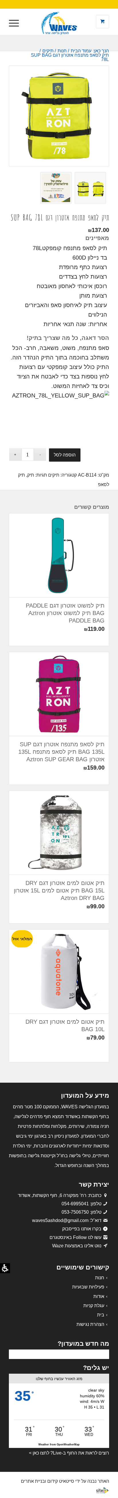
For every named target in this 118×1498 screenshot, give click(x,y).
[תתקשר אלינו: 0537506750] (105, 1212)
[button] (16, 23)
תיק (30, 475)
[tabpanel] (59, 341)
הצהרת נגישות (90, 1324)
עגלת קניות (93, 1305)
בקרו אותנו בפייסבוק (81, 1228)
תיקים (53, 475)
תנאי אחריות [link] (59, 324)
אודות (98, 1296)
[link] (105, 1220)
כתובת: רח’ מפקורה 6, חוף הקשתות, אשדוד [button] (59, 1195)
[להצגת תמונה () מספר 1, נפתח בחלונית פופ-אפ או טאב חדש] (59, 116)
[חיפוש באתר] (29, 23)
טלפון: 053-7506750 (81, 1212)
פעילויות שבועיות (88, 1286)
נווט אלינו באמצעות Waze (76, 1245)
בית (100, 1314)
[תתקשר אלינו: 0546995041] (105, 1203)
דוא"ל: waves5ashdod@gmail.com (66, 1220)
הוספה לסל (65, 454)
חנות (99, 1277)
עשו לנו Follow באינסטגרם (75, 1237)
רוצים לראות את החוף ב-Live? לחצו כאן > (69, 1453)
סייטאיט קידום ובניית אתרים (47, 1481)
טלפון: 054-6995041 (81, 1203)
